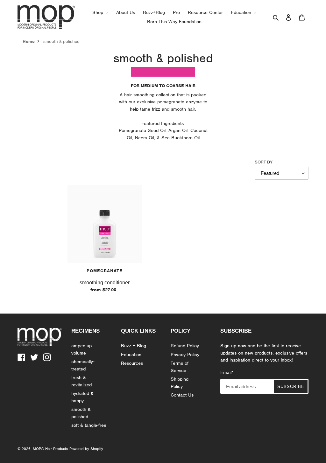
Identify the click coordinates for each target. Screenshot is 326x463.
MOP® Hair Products (50, 448)
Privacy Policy (185, 354)
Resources (132, 363)
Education (131, 354)
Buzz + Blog (133, 346)
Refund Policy (185, 346)
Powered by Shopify (86, 448)
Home (29, 41)
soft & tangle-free (88, 425)
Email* (226, 372)
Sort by (264, 162)
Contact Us (182, 395)
